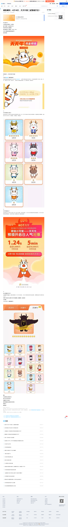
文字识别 (35, 517)
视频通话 (42, 514)
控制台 (57, 3)
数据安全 (13, 517)
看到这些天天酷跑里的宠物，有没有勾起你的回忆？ (13, 479)
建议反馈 (53, 3)
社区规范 (46, 498)
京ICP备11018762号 (42, 525)
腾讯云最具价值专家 (34, 498)
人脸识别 (13, 514)
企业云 (27, 514)
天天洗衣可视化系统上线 (9, 456)
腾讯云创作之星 (33, 501)
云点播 (42, 517)
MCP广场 (24, 6)
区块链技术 (18, 79)
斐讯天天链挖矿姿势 (8, 460)
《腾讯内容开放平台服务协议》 (36, 409)
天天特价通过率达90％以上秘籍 (10, 482)
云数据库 (50, 511)
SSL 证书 (13, 515)
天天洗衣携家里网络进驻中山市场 (10, 485)
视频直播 (20, 512)
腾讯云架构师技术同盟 (34, 500)
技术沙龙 (4, 501)
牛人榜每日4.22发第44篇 (9, 463)
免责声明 (46, 500)
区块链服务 (28, 511)
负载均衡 (20, 517)
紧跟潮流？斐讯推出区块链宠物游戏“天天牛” (12, 434)
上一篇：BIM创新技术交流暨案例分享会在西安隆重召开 (11, 415)
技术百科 (4, 505)
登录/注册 (63, 3)
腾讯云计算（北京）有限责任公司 (28, 525)
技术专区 (4, 507)
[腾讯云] (3, 3)
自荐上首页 (18, 501)
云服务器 (20, 511)
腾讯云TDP (32, 502)
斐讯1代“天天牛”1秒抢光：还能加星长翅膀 (12, 424)
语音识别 (20, 515)
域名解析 (57, 511)
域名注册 (13, 511)
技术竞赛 (18, 502)
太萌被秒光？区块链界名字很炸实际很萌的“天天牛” (13, 431)
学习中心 (4, 504)
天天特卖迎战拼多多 (8, 447)
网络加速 (42, 511)
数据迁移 (20, 518)
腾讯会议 (20, 514)
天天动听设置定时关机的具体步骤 (10, 469)
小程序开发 (57, 517)
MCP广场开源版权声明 (48, 504)
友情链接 (46, 502)
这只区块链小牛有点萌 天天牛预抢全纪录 (11, 427)
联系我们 (46, 501)
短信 (27, 517)
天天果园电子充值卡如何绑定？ (10, 476)
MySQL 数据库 (58, 514)
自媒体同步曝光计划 (19, 498)
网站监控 (13, 518)
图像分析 (50, 514)
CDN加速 (35, 514)
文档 (50, 3)
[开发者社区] (9, 3)
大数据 (50, 517)
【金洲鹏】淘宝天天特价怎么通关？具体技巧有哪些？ (13, 472)
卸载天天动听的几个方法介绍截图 (10, 450)
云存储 (12, 512)
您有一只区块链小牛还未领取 (9, 437)
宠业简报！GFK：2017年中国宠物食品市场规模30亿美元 (14, 440)
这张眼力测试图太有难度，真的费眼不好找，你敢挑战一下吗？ (15, 466)
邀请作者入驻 (19, 500)
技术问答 (4, 500)
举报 (43, 12)
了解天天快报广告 (8, 453)
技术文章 (4, 498)
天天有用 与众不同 (8, 443)
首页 (2, 6)
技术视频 (4, 502)
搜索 (57, 6)
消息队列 (35, 511)
